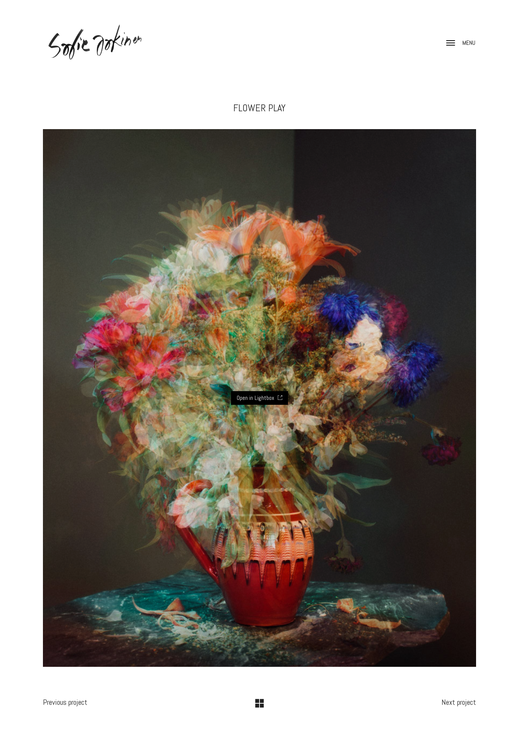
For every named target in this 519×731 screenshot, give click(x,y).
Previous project (65, 702)
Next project (458, 702)
